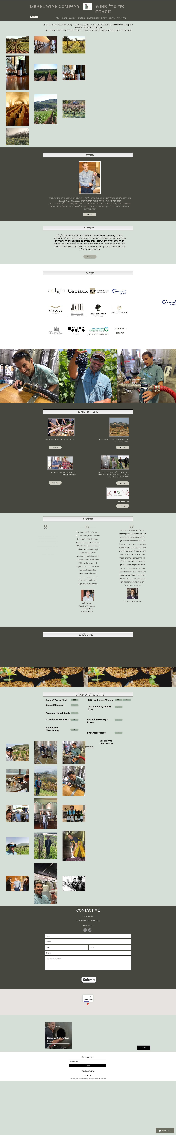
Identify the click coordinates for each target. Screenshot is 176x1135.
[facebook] (85, 1075)
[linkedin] (91, 1075)
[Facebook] (85, 930)
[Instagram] (89, 930)
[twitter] (88, 1075)
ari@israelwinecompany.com (88, 920)
